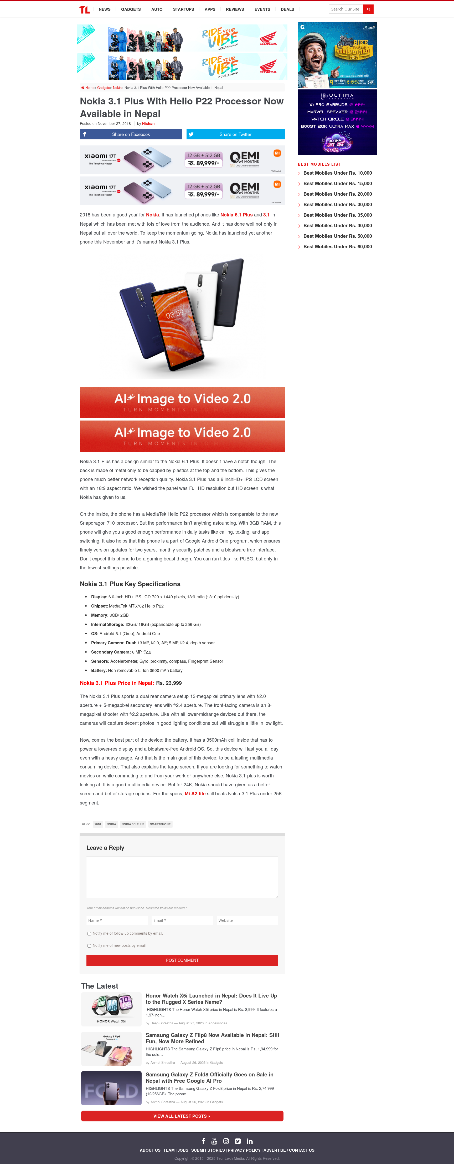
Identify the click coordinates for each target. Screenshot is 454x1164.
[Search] (368, 9)
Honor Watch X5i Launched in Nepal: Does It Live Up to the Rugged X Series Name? (211, 998)
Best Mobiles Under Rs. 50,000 (337, 235)
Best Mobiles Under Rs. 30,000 (337, 204)
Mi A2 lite (195, 793)
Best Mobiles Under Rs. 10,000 (337, 172)
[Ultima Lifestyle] (337, 153)
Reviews (235, 9)
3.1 (266, 214)
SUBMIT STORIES (208, 1150)
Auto (157, 9)
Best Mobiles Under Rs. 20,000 (337, 193)
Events (262, 9)
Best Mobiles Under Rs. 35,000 (337, 214)
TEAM (169, 1150)
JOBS (183, 1150)
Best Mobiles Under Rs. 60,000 (337, 246)
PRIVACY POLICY (244, 1150)
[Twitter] (238, 1140)
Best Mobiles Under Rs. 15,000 (337, 183)
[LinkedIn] (249, 1140)
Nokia (152, 214)
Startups (183, 9)
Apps (210, 9)
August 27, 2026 (191, 1022)
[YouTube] (214, 1140)
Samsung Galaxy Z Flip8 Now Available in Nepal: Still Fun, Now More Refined (212, 1038)
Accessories (217, 1022)
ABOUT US (150, 1150)
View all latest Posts (181, 1116)
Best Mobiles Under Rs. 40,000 (337, 225)
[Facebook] (203, 1140)
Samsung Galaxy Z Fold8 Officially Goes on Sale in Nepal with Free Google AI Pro (210, 1077)
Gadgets (131, 9)
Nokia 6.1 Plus (236, 214)
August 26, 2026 (192, 1062)
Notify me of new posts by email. (120, 945)
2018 (98, 824)
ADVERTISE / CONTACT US (289, 1150)
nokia (111, 824)
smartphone (160, 824)
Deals (287, 9)
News (105, 9)
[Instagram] (226, 1140)
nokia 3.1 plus (133, 824)
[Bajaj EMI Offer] (337, 86)
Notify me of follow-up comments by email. (128, 933)
